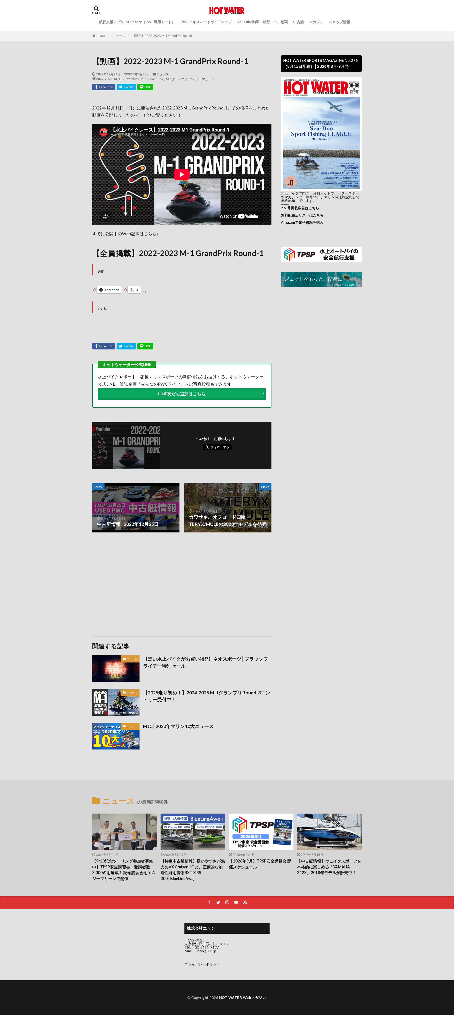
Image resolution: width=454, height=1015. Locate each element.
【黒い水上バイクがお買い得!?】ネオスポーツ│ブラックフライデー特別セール (205, 662)
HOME (101, 35)
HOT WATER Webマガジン (242, 997)
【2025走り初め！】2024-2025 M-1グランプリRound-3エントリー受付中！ (206, 696)
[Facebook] (103, 87)
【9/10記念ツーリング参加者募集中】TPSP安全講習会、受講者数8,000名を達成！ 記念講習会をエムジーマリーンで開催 (124, 870)
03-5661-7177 (207, 947)
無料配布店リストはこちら (302, 215)
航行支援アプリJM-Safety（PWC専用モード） (137, 22)
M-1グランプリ (176, 78)
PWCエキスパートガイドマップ (206, 22)
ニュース (119, 36)
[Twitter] (126, 87)
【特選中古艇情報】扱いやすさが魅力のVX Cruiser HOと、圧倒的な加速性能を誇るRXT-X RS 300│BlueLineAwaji (193, 870)
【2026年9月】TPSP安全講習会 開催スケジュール (260, 864)
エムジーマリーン (202, 78)
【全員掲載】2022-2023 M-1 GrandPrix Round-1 (178, 253)
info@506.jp (206, 951)
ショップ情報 (339, 22)
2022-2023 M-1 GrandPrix (142, 78)
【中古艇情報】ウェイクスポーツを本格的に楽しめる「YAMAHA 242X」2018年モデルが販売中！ (329, 867)
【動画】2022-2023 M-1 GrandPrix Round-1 (163, 36)
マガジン (316, 22)
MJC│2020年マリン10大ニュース (178, 726)
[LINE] (145, 87)
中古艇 (298, 22)
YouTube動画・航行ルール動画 (262, 22)
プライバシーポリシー (202, 964)
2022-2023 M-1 (108, 78)
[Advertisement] (136, 584)
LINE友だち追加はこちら (181, 393)
